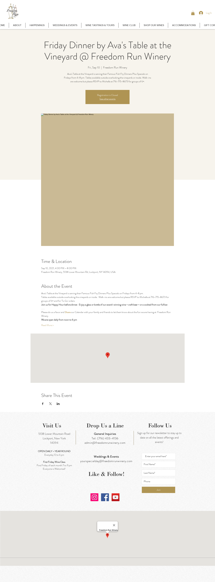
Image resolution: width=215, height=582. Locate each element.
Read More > (47, 325)
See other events (107, 99)
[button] (193, 13)
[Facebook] (105, 497)
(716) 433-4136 (108, 438)
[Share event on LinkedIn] (58, 403)
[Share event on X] (50, 403)
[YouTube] (115, 497)
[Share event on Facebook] (42, 403)
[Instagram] (94, 497)
